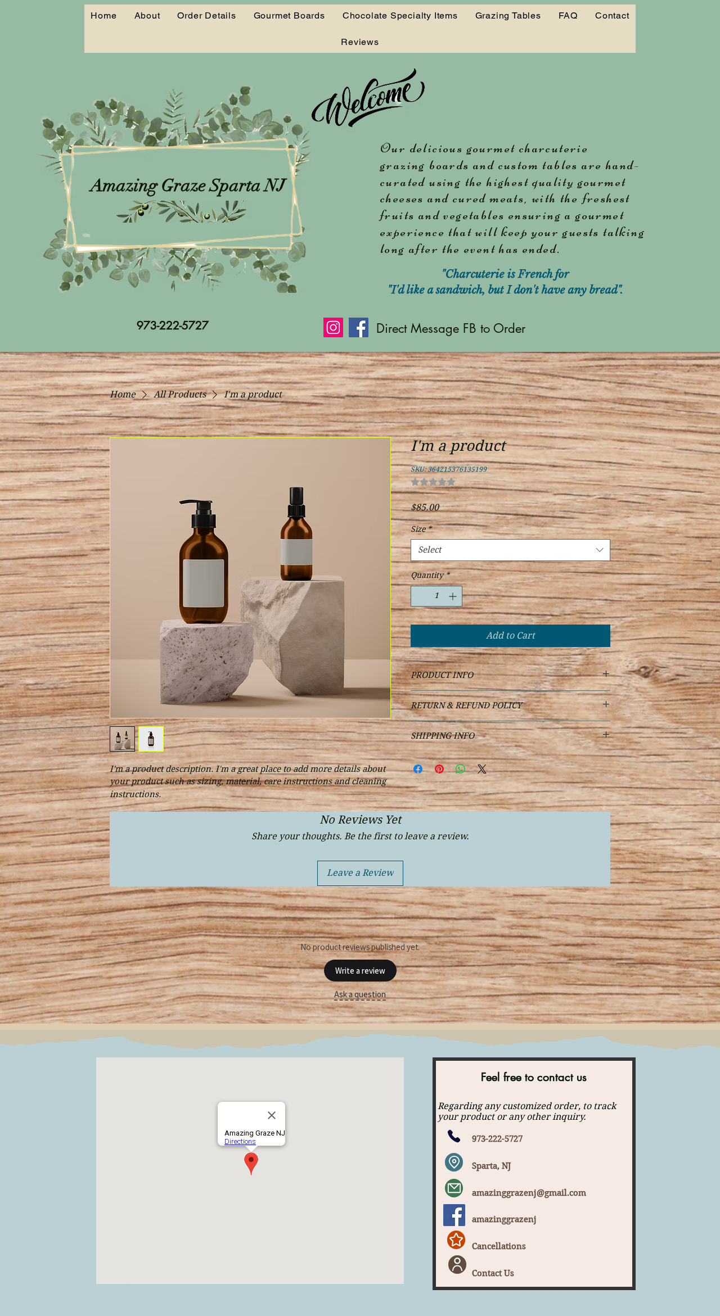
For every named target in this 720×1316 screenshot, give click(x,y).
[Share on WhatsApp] (460, 769)
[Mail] (454, 1188)
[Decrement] (419, 596)
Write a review (360, 970)
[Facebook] (358, 327)
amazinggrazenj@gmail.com (529, 1193)
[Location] (454, 1162)
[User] (457, 1264)
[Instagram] (333, 327)
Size (421, 529)
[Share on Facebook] (418, 769)
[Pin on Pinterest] (439, 769)
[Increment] (454, 596)
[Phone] (454, 1136)
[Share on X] (482, 769)
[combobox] (510, 550)
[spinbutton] (436, 596)
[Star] (456, 1240)
